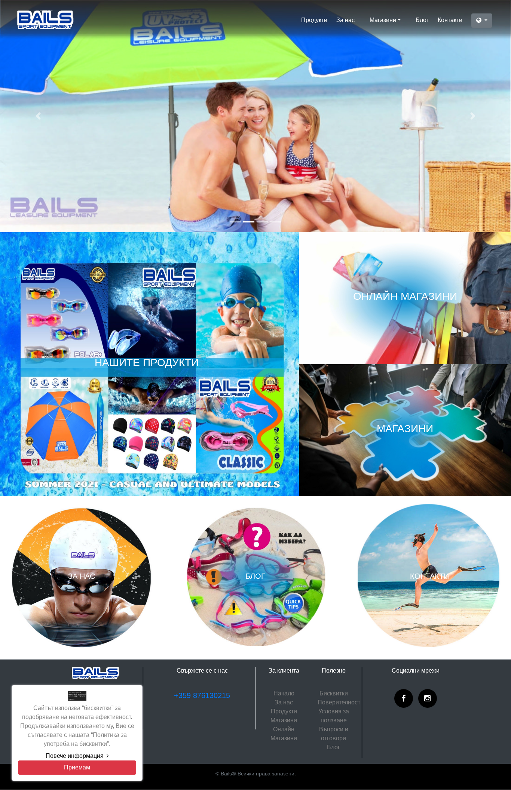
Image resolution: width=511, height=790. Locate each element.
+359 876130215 (202, 695)
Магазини (383, 20)
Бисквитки (333, 693)
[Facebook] (403, 698)
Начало (283, 693)
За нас (345, 20)
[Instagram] (427, 698)
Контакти (450, 20)
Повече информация (75, 756)
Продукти (314, 20)
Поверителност (339, 702)
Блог (422, 20)
